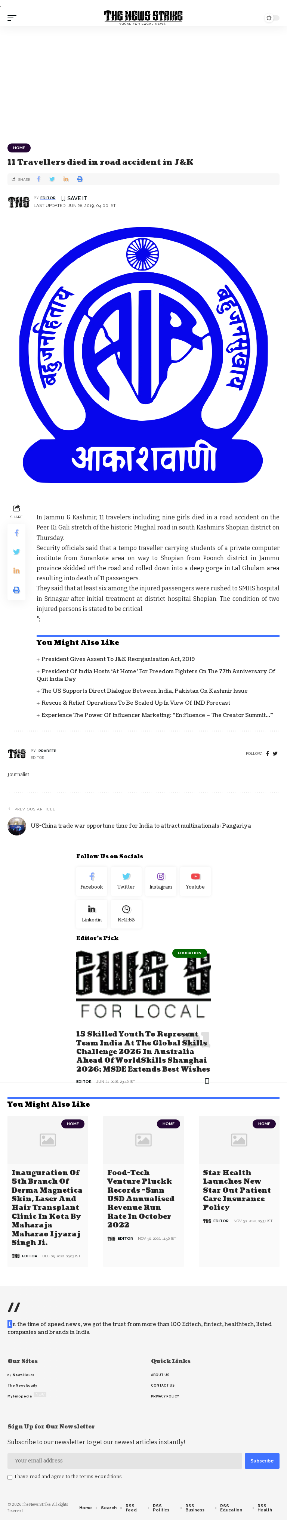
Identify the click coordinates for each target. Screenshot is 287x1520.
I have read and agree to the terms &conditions (68, 1476)
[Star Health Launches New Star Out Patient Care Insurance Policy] (239, 1140)
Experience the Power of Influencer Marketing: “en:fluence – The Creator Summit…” (157, 715)
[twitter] (275, 754)
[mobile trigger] (13, 18)
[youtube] (195, 881)
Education (189, 953)
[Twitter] (126, 881)
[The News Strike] (143, 18)
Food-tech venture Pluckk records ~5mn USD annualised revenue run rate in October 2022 (141, 1199)
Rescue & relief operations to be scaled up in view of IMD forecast (135, 703)
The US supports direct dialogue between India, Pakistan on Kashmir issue (144, 691)
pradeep (47, 751)
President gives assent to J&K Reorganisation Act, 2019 (118, 659)
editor (48, 198)
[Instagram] (161, 881)
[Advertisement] (143, 82)
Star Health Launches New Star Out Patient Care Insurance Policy (237, 1190)
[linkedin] (91, 914)
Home (19, 148)
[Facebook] (267, 754)
